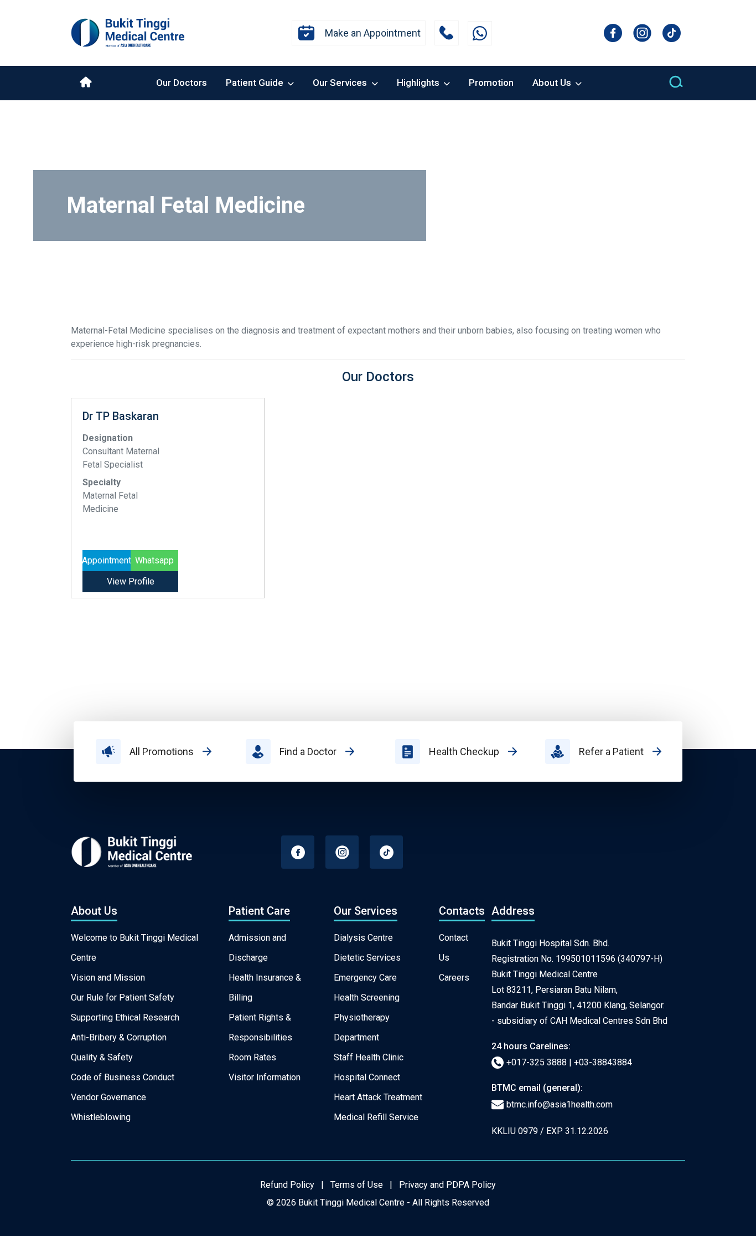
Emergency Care (365, 977)
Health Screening (367, 997)
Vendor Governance (108, 1097)
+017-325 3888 (536, 1062)
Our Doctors (181, 82)
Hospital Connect (367, 1077)
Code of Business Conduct (122, 1077)
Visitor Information (265, 1077)
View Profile (130, 581)
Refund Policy (287, 1184)
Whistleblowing (101, 1117)
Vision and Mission (108, 977)
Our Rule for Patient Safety (122, 997)
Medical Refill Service (376, 1117)
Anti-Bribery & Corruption (119, 1037)
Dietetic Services (367, 957)
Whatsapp (154, 560)
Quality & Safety (102, 1057)
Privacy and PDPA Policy (447, 1184)
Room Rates (252, 1057)
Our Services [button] (341, 82)
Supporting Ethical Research (125, 1017)
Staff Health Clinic (368, 1057)
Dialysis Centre (363, 937)
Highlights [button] (419, 82)
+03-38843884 (603, 1062)
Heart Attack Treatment (378, 1097)
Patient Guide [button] (256, 82)
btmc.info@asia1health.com (559, 1104)
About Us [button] (552, 82)
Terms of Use (356, 1184)
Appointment (106, 560)
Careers (454, 977)
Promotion (491, 82)
